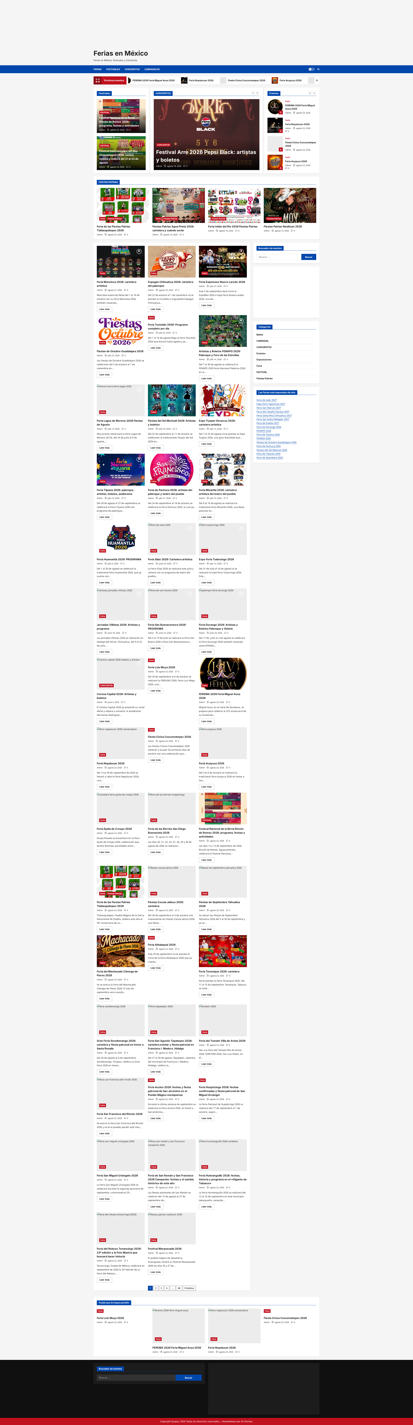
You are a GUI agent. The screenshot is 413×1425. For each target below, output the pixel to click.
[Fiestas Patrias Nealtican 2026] (290, 205)
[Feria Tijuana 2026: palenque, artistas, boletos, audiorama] (121, 470)
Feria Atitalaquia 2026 (162, 944)
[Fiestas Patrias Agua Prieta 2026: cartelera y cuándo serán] (178, 205)
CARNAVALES (152, 69)
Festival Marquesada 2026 (164, 1248)
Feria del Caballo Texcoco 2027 (273, 411)
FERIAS (97, 69)
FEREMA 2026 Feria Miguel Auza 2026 (275, 106)
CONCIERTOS (132, 69)
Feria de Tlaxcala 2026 (268, 453)
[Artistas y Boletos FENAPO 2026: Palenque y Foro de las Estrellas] (223, 331)
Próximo (189, 1288)
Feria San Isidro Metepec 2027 (273, 419)
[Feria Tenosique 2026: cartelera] (223, 951)
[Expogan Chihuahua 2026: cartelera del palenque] (172, 262)
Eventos (261, 353)
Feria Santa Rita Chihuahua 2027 (274, 415)
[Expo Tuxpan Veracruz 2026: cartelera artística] (223, 400)
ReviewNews (229, 1421)
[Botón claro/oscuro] (311, 69)
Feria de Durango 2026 (269, 426)
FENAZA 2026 (264, 438)
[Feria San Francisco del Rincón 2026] (121, 1094)
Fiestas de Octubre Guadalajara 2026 (120, 351)
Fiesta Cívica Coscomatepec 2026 (210, 80)
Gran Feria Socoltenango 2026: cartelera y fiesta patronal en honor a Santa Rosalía (120, 1044)
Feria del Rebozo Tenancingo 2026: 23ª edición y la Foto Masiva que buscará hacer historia (119, 1252)
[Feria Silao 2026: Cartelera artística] (172, 539)
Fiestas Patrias (115, 218)
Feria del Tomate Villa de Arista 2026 (222, 1040)
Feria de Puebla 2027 (268, 423)
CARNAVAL (263, 340)
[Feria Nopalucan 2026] (121, 743)
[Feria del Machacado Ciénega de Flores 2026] (121, 951)
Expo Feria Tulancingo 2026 (216, 559)
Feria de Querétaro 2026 (270, 457)
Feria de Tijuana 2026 (268, 434)
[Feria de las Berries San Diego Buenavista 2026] (172, 809)
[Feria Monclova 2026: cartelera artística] (121, 262)
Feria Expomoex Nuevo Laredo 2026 (222, 282)
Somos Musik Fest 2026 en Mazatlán (203, 160)
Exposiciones (264, 359)
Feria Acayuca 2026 (255, 80)
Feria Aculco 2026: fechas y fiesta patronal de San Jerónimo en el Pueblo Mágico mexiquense (169, 1091)
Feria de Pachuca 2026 (269, 446)
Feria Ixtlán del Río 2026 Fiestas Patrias (232, 226)
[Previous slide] (253, 93)
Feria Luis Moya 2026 (292, 80)
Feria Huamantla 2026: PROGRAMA (119, 559)
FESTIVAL (176, 152)
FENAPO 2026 (264, 430)
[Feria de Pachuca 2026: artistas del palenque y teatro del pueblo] (172, 470)
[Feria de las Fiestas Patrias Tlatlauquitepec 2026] (123, 205)
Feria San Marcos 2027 (269, 407)
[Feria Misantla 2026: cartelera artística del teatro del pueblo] (223, 470)
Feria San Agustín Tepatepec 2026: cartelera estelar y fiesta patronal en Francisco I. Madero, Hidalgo (171, 1044)
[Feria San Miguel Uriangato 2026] (121, 1155)
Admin (159, 166)
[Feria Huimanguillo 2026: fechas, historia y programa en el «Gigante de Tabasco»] (223, 1155)
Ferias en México (121, 53)
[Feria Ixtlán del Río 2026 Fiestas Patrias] (234, 205)
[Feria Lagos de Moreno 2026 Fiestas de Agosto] (121, 400)
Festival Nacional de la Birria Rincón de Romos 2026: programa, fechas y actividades (119, 121)
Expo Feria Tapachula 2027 (271, 403)
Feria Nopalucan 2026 (165, 80)
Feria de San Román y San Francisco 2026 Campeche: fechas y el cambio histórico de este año (171, 1179)
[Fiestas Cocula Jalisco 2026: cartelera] (172, 882)
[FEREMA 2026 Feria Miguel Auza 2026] (223, 674)
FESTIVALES (113, 69)
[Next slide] (257, 93)
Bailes (260, 334)
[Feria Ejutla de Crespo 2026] (121, 809)
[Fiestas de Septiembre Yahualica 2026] (223, 882)
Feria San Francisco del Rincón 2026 (119, 1114)
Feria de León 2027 (267, 400)
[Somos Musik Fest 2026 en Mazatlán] (206, 134)
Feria (287, 101)
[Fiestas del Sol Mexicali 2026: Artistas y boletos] (172, 400)
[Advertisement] (97, 22)
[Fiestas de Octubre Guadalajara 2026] (121, 331)
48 (179, 1288)
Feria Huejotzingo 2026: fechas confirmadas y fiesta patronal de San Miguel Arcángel (222, 1091)
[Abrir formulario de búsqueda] (318, 69)
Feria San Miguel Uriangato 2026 (117, 1175)
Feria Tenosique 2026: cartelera (219, 971)
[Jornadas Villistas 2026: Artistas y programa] (121, 604)
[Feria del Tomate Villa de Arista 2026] (223, 1020)
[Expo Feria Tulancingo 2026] (223, 539)
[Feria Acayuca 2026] (223, 743)
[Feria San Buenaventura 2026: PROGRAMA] (172, 604)
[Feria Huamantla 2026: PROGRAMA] (121, 539)
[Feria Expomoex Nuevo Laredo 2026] (223, 262)
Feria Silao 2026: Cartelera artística (170, 559)
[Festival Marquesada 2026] (172, 1228)
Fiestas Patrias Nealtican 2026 (283, 226)
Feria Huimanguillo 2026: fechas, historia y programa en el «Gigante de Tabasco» (223, 1179)
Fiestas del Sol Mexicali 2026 (272, 449)
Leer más (105, 309)
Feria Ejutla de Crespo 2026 (114, 828)
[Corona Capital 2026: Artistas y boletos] (121, 674)
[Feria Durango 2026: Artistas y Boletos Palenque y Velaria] (223, 604)
